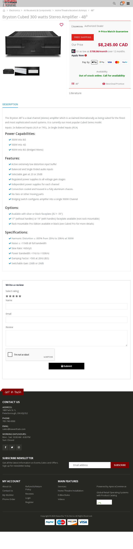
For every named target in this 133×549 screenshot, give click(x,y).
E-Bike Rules (64, 495)
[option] (33, 44)
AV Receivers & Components (37, 10)
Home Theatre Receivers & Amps (71, 10)
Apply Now (78, 55)
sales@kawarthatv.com (13, 429)
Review (9, 327)
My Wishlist (7, 495)
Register (29, 502)
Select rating (12, 291)
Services (62, 486)
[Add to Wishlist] (61, 25)
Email (8, 313)
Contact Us (7, 490)
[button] (114, 3)
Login (28, 497)
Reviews (29, 493)
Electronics (14, 10)
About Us (6, 486)
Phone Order (8, 499)
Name (9, 300)
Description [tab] (10, 104)
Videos (61, 499)
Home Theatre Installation (70, 490)
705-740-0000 (8, 421)
